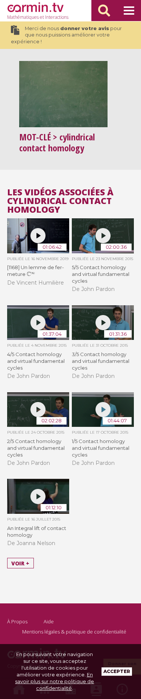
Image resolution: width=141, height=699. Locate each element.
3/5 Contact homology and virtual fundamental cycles (100, 361)
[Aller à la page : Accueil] (35, 7)
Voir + (20, 563)
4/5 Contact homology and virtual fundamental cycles (36, 361)
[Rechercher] (104, 11)
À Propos (17, 621)
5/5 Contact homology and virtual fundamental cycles (100, 274)
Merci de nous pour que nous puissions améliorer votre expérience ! (66, 35)
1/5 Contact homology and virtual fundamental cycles (100, 448)
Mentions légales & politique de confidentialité (74, 631)
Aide (49, 621)
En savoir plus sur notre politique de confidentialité (54, 681)
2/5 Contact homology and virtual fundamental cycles (36, 448)
